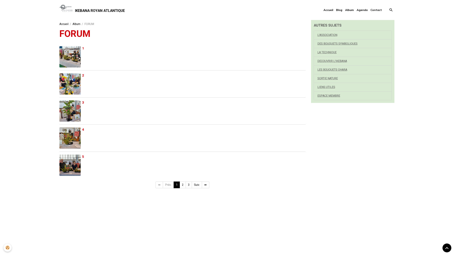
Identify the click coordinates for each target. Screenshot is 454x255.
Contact (376, 10)
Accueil (328, 10)
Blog (339, 10)
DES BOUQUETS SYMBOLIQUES (337, 43)
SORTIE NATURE (327, 78)
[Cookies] (8, 248)
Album (349, 10)
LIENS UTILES (326, 87)
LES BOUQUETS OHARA (332, 69)
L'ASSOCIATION (327, 35)
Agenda (362, 10)
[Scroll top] (446, 247)
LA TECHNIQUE (327, 52)
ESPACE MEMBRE (328, 95)
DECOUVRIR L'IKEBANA (332, 61)
